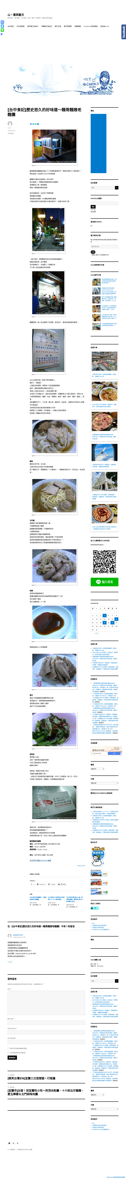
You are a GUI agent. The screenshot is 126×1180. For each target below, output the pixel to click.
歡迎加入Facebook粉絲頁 (101, 793)
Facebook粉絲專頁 (91, 26)
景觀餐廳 (78, 26)
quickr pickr (80, 865)
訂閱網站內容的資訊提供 (99, 925)
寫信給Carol (104, 26)
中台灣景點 (21, 26)
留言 (10, 989)
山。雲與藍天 (16, 14)
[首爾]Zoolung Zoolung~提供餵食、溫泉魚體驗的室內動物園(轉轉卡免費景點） (105, 731)
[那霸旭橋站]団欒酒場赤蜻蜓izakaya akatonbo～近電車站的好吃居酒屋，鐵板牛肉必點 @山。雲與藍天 (104, 685)
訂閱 (93, 252)
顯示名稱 (11, 1019)
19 (104, 623)
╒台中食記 (11, 133)
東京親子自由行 (32, 26)
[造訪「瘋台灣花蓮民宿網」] (104, 892)
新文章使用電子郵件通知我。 (18, 1052)
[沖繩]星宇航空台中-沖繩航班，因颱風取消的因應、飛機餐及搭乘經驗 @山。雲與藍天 (104, 716)
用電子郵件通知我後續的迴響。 (19, 1048)
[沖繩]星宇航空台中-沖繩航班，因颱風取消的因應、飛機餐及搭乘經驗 (105, 689)
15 (116, 619)
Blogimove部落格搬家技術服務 (116, 1177)
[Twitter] (2, 26)
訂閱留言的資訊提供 (98, 927)
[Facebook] (2, 22)
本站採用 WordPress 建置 (24, 1149)
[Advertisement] (63, 48)
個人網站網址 (12, 1038)
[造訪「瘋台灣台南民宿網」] (104, 873)
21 (112, 623)
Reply (10, 962)
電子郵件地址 (12, 1028)
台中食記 (11, 26)
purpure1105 (18, 935)
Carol (9, 128)
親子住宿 (58, 26)
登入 (93, 923)
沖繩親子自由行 (46, 26)
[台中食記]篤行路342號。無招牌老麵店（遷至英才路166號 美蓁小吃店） (74, 899)
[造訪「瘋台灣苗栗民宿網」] (104, 883)
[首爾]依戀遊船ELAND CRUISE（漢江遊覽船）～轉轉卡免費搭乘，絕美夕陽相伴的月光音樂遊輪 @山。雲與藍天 (105, 727)
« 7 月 (96, 633)
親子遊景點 (68, 26)
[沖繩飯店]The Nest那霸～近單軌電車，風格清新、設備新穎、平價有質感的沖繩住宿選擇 (105, 700)
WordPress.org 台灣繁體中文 (101, 929)
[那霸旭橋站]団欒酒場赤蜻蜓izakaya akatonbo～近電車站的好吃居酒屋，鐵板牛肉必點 (104, 659)
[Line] (2, 30)
